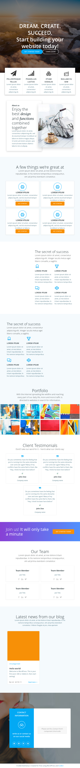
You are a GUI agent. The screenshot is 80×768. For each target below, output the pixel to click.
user (12, 682)
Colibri (61, 766)
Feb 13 (19, 682)
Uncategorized (14, 664)
